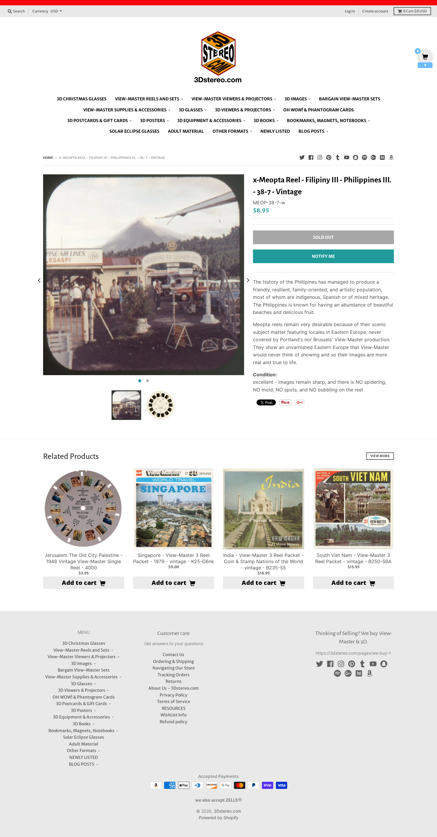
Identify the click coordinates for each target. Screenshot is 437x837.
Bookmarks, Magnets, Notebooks (81, 730)
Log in (350, 11)
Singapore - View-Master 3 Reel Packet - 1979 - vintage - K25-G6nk (173, 558)
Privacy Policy (173, 695)
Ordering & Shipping (173, 661)
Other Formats (81, 750)
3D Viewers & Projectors (81, 690)
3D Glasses (81, 683)
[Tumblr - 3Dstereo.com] (337, 157)
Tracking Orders (174, 675)
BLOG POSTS (81, 764)
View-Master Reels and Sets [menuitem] (147, 99)
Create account (375, 11)
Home (48, 158)
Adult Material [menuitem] (186, 131)
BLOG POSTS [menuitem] (311, 131)
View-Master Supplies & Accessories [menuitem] (124, 110)
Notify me (323, 256)
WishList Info (173, 715)
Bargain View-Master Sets (84, 670)
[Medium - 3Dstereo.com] (382, 157)
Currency (40, 11)
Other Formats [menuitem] (230, 131)
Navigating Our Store (174, 668)
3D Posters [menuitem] (152, 120)
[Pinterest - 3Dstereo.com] (328, 157)
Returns (174, 681)
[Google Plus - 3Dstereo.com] (373, 157)
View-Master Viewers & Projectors (82, 656)
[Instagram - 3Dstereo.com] (320, 157)
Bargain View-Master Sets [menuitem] (349, 99)
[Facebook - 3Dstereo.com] (311, 157)
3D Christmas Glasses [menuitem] (81, 99)
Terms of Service (173, 701)
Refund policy (173, 721)
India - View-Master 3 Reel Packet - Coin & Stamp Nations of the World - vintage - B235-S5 (263, 561)
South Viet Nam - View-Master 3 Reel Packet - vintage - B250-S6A (353, 558)
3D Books (82, 724)
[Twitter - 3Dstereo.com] (302, 157)
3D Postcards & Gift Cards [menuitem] (97, 120)
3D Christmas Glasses (83, 643)
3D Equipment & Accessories (81, 717)
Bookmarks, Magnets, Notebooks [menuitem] (326, 120)
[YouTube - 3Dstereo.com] (346, 157)
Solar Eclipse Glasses (83, 737)
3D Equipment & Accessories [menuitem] (209, 120)
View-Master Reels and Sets (81, 650)
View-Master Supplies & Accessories (81, 677)
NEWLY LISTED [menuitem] (275, 131)
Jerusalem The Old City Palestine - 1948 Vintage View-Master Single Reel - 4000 (83, 561)
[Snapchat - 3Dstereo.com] (355, 157)
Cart (415, 11)
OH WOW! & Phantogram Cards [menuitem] (318, 110)
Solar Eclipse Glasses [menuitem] (134, 131)
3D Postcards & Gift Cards (81, 703)
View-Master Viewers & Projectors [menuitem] (231, 99)
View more (380, 456)
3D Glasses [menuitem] (191, 110)
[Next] (247, 280)
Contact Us (173, 654)
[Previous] (39, 280)
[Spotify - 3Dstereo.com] (364, 157)
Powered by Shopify (218, 817)
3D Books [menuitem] (264, 120)
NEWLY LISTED (83, 757)
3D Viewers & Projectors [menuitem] (243, 110)
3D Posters (81, 710)
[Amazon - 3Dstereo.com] (391, 157)
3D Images (81, 663)
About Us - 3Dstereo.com (173, 688)
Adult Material (83, 744)
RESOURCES (174, 708)
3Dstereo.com (227, 811)
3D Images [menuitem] (295, 99)
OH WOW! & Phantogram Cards (84, 697)
